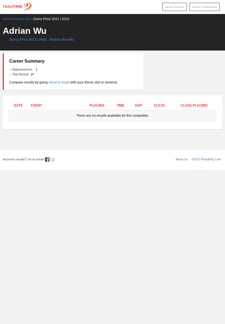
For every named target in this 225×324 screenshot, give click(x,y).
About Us (182, 159)
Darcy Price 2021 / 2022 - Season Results (41, 39)
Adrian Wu (22, 19)
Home (7, 19)
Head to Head (59, 82)
